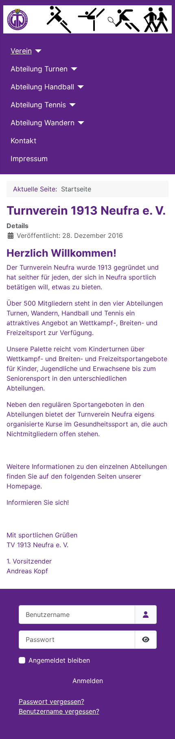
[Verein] (37, 51)
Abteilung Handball (42, 86)
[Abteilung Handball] (79, 87)
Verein (21, 51)
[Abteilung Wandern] (79, 122)
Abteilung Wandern (42, 122)
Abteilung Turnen (39, 68)
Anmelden (87, 681)
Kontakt (23, 140)
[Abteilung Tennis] (71, 105)
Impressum (29, 158)
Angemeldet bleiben (59, 660)
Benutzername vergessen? (59, 711)
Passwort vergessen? (51, 701)
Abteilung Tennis (38, 104)
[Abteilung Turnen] (73, 69)
